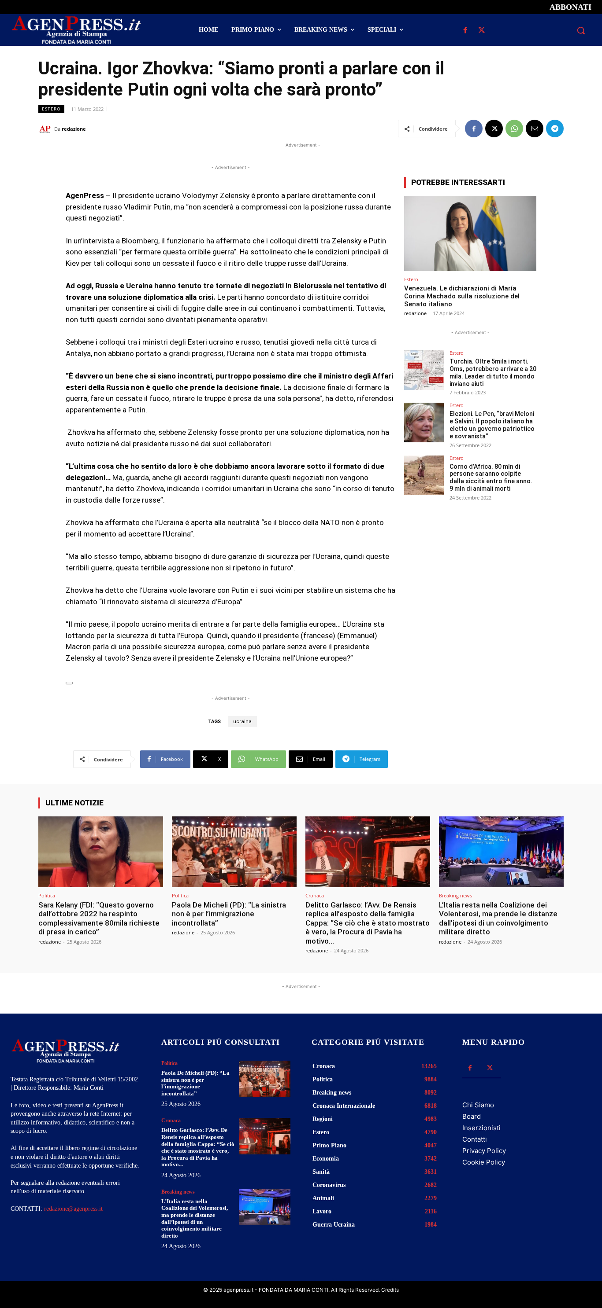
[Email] (534, 128)
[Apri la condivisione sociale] (69, 683)
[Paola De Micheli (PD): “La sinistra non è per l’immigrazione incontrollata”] (234, 851)
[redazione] (46, 129)
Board (471, 1116)
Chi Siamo (478, 1105)
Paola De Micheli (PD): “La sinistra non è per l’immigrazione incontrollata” (229, 913)
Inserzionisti (481, 1128)
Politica (46, 895)
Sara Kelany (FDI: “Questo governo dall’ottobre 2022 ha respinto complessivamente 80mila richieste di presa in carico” (99, 918)
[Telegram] (555, 128)
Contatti (474, 1139)
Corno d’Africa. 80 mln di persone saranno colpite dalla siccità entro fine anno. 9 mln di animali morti (491, 477)
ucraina (242, 721)
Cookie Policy (483, 1162)
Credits (390, 1289)
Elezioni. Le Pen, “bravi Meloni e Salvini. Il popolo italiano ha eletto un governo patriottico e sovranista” (492, 424)
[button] (580, 30)
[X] (482, 31)
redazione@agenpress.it (73, 1208)
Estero (51, 109)
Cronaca (314, 895)
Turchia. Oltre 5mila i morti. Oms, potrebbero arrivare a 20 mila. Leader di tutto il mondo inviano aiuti (493, 372)
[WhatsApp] (514, 128)
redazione (74, 128)
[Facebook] (466, 31)
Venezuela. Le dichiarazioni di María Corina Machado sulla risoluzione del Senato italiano (462, 296)
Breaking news (455, 895)
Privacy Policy (484, 1150)
